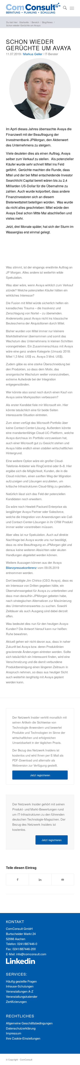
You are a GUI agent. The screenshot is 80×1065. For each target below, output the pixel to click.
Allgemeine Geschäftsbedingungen (29, 1023)
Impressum (13, 1033)
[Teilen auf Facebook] (17, 879)
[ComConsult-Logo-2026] (33, 8)
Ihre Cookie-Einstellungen (23, 1038)
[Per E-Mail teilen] (62, 879)
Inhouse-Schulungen (19, 986)
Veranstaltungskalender (21, 996)
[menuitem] (63, 8)
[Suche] (63, 8)
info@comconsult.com (31, 954)
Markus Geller (32, 54)
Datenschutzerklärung (20, 1028)
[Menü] (72, 8)
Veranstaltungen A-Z (19, 991)
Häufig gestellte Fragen (21, 981)
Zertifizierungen (16, 1001)
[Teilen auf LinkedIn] (40, 879)
